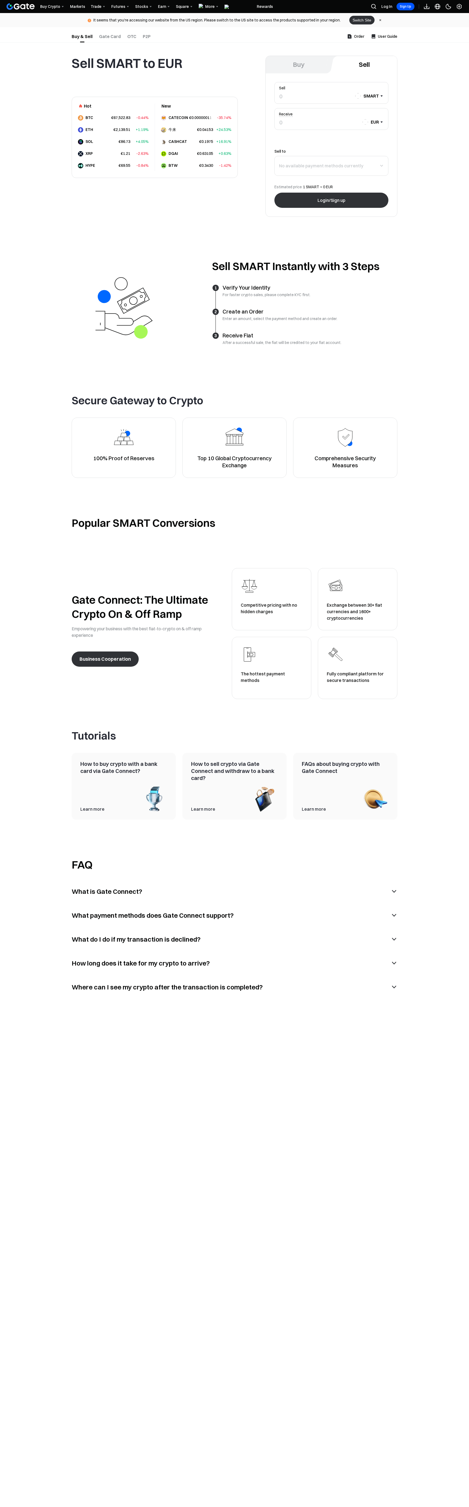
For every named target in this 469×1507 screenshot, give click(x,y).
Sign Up (405, 6)
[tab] (82, 36)
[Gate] (21, 6)
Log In (386, 6)
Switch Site (362, 20)
